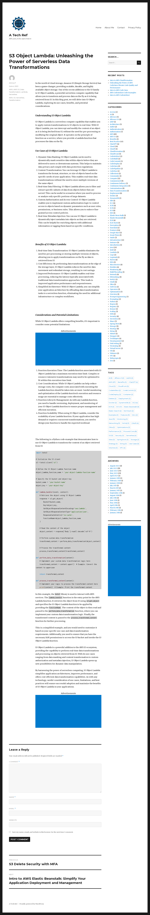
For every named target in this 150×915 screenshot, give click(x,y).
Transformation (14, 100)
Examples (113, 415)
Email (12, 809)
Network (113, 275)
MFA (111, 262)
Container (128, 394)
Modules (113, 267)
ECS (111, 211)
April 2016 (113, 505)
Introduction (115, 245)
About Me (109, 27)
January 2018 (115, 483)
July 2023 (113, 468)
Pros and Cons (130, 431)
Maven (112, 260)
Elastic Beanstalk (116, 218)
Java (111, 247)
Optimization (115, 292)
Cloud (112, 146)
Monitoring (114, 270)
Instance (113, 243)
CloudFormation (116, 151)
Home (98, 27)
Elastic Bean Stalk (117, 215)
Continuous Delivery (118, 183)
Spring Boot (114, 324)
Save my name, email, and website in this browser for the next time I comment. (42, 832)
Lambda (24, 92)
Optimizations (123, 427)
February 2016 (115, 510)
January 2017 (115, 491)
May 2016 (113, 503)
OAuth (112, 282)
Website (13, 820)
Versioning (114, 346)
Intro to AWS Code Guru (119, 90)
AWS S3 (16, 89)
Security (113, 316)
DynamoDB (114, 198)
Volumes (113, 353)
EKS (111, 213)
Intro (135, 415)
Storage (113, 326)
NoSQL (112, 279)
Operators (114, 289)
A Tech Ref (18, 35)
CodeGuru (114, 166)
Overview (113, 294)
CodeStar (113, 171)
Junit (112, 250)
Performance (115, 431)
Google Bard (115, 233)
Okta (112, 284)
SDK (111, 314)
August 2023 (115, 466)
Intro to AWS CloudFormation (121, 80)
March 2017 (114, 488)
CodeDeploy (114, 164)
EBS (111, 201)
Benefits (113, 139)
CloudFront (114, 154)
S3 (14, 98)
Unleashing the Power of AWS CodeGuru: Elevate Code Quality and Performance (124, 85)
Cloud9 (112, 149)
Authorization (115, 132)
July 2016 (113, 498)
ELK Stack (114, 223)
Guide (112, 238)
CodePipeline (115, 169)
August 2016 (114, 495)
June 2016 (113, 500)
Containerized (115, 181)
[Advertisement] (69, 349)
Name (12, 797)
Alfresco (113, 117)
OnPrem (113, 287)
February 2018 (115, 481)
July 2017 (113, 486)
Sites (112, 439)
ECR (111, 208)
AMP (112, 122)
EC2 (111, 203)
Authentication (115, 129)
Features (113, 230)
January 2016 (115, 513)
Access (112, 112)
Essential (113, 228)
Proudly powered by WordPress (31, 904)
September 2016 (116, 493)
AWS (11, 89)
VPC (111, 356)
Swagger (113, 336)
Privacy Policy (134, 27)
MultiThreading (116, 272)
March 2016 (114, 508)
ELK (111, 220)
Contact (121, 27)
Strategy (113, 329)
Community (114, 176)
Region (112, 304)
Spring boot (122, 439)
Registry (113, 307)
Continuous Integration (119, 186)
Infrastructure (115, 240)
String (112, 331)
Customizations (116, 188)
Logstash (113, 257)
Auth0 (112, 127)
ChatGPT (113, 144)
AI (111, 114)
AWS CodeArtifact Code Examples (123, 93)
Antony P (12, 83)
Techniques (114, 339)
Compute (113, 179)
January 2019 (115, 478)
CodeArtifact (115, 156)
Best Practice (115, 142)
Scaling (113, 311)
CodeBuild (114, 159)
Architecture (114, 124)
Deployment (115, 193)
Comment (14, 762)
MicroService (115, 265)
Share (112, 321)
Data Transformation (118, 191)
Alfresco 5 (119, 378)
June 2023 (114, 471)
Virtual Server (115, 348)
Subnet (112, 334)
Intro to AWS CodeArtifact (120, 95)
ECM (112, 206)
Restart (113, 309)
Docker (112, 196)
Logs (112, 255)
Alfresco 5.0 (114, 119)
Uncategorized (115, 341)
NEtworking (114, 277)
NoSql (125, 423)
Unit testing (114, 343)
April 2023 (114, 476)
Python (112, 302)
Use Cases (134, 444)
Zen (111, 361)
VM (111, 351)
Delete (112, 398)
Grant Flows (114, 235)
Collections (114, 174)
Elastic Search (115, 411)
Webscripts (114, 358)
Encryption (114, 225)
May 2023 (114, 473)
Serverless (13, 94)
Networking (114, 423)
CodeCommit (115, 161)
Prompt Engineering (118, 297)
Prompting (114, 299)
